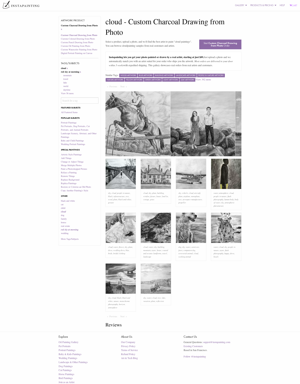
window (146, 196)
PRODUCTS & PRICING (261, 5)
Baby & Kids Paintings (70, 354)
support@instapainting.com (216, 342)
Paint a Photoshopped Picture (74, 168)
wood (110, 199)
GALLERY (239, 5)
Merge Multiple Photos (71, 165)
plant (115, 199)
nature (116, 301)
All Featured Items (69, 112)
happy (226, 253)
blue (127, 250)
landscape (147, 256)
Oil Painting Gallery (68, 342)
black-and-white (124, 199)
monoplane (195, 196)
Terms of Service (129, 350)
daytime (66, 89)
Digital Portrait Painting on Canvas (76, 53)
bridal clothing (119, 253)
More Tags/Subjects (70, 238)
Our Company (128, 342)
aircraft (197, 193)
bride (110, 253)
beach (216, 256)
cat (62, 204)
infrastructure (119, 196)
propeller (182, 202)
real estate (65, 225)
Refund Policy (128, 354)
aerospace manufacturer (192, 199)
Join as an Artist (66, 382)
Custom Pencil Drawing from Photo (77, 42)
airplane (186, 196)
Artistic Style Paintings (71, 154)
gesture (111, 202)
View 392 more (203, 79)
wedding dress (119, 250)
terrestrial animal (185, 253)
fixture (152, 196)
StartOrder (220, 44)
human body (229, 199)
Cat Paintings (65, 370)
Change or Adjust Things (72, 161)
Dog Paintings (66, 366)
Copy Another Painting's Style (74, 190)
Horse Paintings (66, 374)
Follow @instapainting (195, 356)
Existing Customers (193, 346)
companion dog (189, 250)
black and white (68, 200)
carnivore (195, 247)
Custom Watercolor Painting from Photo (79, 49)
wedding (64, 233)
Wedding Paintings (68, 358)
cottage (146, 199)
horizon (122, 304)
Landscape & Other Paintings (73, 362)
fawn (180, 250)
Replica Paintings (69, 183)
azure (154, 250)
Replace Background (70, 179)
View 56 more (67, 93)
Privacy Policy (128, 346)
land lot (165, 196)
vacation (146, 301)
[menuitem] (240, 5)
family (64, 218)
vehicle (185, 193)
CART (294, 5)
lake (65, 82)
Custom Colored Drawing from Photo (78, 38)
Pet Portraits (64, 346)
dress (110, 250)
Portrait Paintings (69, 122)
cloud (114, 193)
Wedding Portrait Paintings (73, 144)
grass (152, 199)
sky (109, 193)
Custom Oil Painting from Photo (75, 45)
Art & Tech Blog (129, 358)
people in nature (123, 193)
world (65, 86)
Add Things (66, 158)
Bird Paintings (66, 378)
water (216, 193)
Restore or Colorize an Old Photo (76, 186)
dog (62, 215)
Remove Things (68, 176)
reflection (160, 301)
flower (121, 247)
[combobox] (79, 100)
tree (127, 196)
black (110, 196)
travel (65, 78)
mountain (67, 75)
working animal (184, 256)
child (63, 207)
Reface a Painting (69, 172)
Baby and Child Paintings (72, 140)
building (160, 193)
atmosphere (223, 193)
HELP (282, 5)
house (63, 222)
